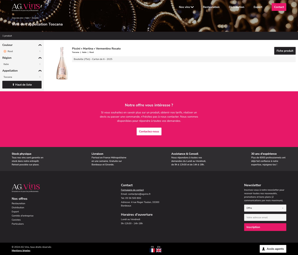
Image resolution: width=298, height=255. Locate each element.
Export (258, 7)
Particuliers (18, 223)
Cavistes (16, 219)
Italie (27, 17)
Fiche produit (285, 51)
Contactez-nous (149, 131)
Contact (279, 7)
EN (158, 247)
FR (152, 247)
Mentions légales (21, 250)
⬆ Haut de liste (22, 85)
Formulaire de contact (132, 189)
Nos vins (184, 7)
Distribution (236, 7)
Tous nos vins (17, 17)
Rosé (10, 51)
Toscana (35, 17)
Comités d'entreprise (22, 215)
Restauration (211, 7)
